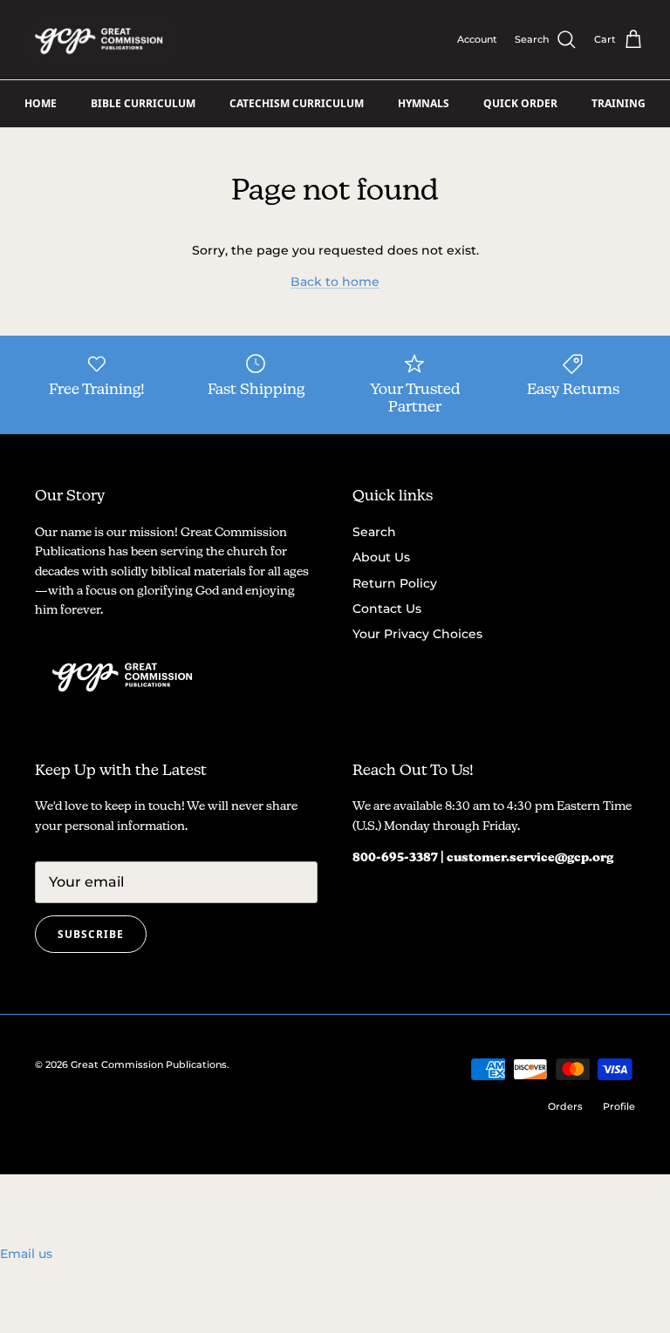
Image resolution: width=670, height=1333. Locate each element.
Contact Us (386, 608)
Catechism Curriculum (296, 103)
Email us (26, 1254)
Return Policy (394, 583)
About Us (381, 557)
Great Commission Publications (149, 1064)
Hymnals (423, 103)
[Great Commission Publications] (100, 39)
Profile (619, 1106)
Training (618, 103)
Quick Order (520, 103)
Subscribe (91, 934)
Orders (565, 1106)
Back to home (335, 281)
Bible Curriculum (143, 103)
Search (374, 532)
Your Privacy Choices (417, 634)
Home (40, 103)
